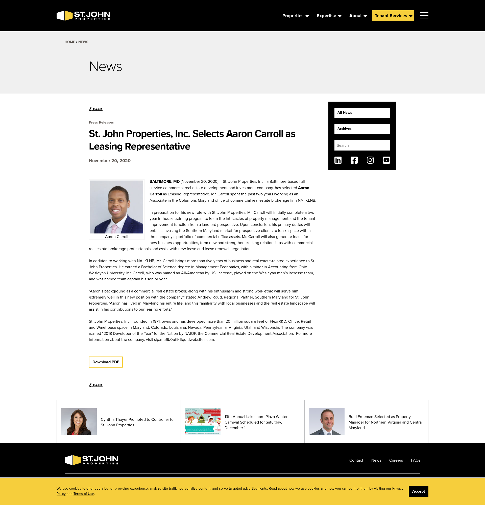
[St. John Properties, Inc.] (65, 16)
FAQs (415, 460)
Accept (418, 491)
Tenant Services (391, 15)
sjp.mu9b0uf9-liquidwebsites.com (184, 339)
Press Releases (101, 122)
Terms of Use (84, 493)
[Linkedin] (338, 160)
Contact (356, 460)
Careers (396, 460)
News (83, 41)
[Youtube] (386, 160)
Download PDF (105, 362)
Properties (293, 15)
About (355, 15)
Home (70, 41)
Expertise (326, 15)
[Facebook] (354, 160)
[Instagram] (370, 160)
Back (96, 108)
